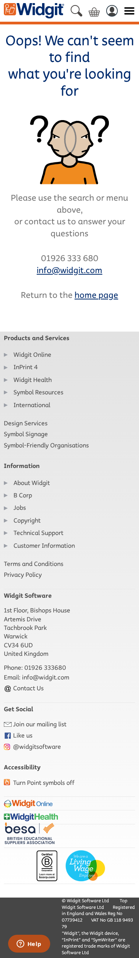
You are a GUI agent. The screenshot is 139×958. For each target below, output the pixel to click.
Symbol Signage (26, 434)
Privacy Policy (23, 574)
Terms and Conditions (33, 564)
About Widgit (32, 483)
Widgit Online (32, 354)
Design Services (25, 423)
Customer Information (44, 545)
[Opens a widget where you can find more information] (29, 944)
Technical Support (38, 533)
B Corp (23, 495)
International (32, 405)
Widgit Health (33, 380)
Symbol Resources (38, 392)
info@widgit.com (45, 677)
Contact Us (28, 688)
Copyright (27, 520)
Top (123, 900)
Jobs (20, 507)
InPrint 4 (26, 367)
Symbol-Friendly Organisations (46, 445)
